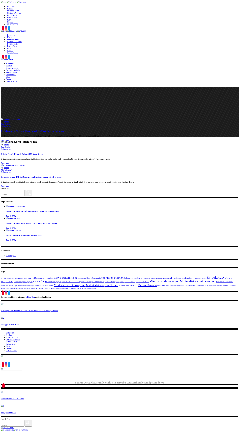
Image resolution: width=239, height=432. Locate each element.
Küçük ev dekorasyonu (110, 282)
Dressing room (12, 337)
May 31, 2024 (6, 170)
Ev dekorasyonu (218, 277)
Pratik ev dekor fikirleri (186, 285)
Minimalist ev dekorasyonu (197, 281)
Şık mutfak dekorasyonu (89, 288)
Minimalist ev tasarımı (224, 282)
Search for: (5, 188)
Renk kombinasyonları (199, 285)
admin (6, 122)
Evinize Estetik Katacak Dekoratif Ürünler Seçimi (22, 154)
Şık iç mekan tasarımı (75, 288)
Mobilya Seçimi (13, 285)
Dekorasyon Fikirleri (111, 277)
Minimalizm (4, 285)
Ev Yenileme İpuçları (53, 282)
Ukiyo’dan (30, 297)
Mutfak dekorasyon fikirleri (102, 285)
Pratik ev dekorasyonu (172, 285)
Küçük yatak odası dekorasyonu (129, 282)
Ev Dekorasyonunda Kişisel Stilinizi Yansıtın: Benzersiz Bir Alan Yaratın (31, 223)
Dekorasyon (6, 126)
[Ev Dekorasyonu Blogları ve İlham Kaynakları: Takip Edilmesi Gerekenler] (10, 119)
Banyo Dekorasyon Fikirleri (40, 278)
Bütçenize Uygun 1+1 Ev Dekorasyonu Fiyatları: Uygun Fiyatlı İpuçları (31, 177)
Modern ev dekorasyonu (70, 285)
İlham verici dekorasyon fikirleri (25, 288)
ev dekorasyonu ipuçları (23, 282)
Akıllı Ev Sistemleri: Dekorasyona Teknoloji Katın (23, 235)
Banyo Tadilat (82, 278)
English (11, 428)
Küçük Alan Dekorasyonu (69, 282)
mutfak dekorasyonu (128, 285)
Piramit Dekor (161, 285)
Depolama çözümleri (150, 278)
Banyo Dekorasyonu (66, 277)
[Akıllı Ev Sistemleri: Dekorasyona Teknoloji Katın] (14, 230)
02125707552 (11, 351)
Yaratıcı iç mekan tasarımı (8, 288)
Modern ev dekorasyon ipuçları (44, 285)
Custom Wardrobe (13, 339)
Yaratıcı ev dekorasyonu (229, 285)
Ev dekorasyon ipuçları (199, 278)
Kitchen (9, 335)
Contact (9, 348)
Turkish (11, 430)
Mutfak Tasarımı (147, 285)
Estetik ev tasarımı (165, 278)
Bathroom (10, 333)
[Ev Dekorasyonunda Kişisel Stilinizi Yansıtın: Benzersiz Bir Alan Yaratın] (13, 218)
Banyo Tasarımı (93, 278)
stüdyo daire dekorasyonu (214, 285)
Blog (8, 346)
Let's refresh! (11, 344)
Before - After (11, 342)
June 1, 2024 (6, 124)
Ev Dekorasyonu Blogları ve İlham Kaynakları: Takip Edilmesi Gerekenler (32, 131)
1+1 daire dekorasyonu (7, 278)
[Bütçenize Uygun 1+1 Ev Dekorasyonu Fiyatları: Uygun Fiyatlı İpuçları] (13, 165)
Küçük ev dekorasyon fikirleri (89, 282)
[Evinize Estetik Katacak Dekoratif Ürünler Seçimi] (8, 142)
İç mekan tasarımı (44, 288)
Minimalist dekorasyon (164, 281)
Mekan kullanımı (144, 282)
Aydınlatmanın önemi (21, 278)
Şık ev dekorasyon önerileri (60, 288)
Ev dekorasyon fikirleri (181, 278)
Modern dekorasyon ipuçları (26, 285)
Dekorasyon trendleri (132, 278)
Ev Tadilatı (39, 281)
